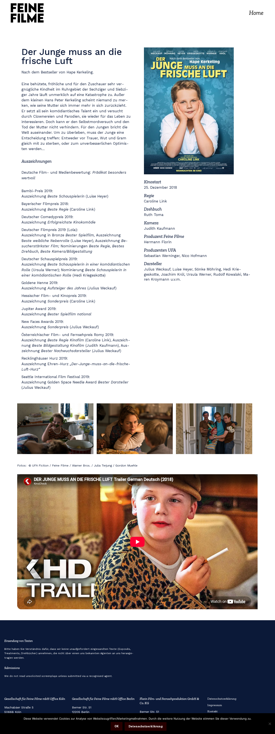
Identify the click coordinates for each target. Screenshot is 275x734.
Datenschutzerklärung (221, 699)
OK (117, 726)
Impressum (214, 705)
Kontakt (212, 711)
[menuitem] (256, 13)
